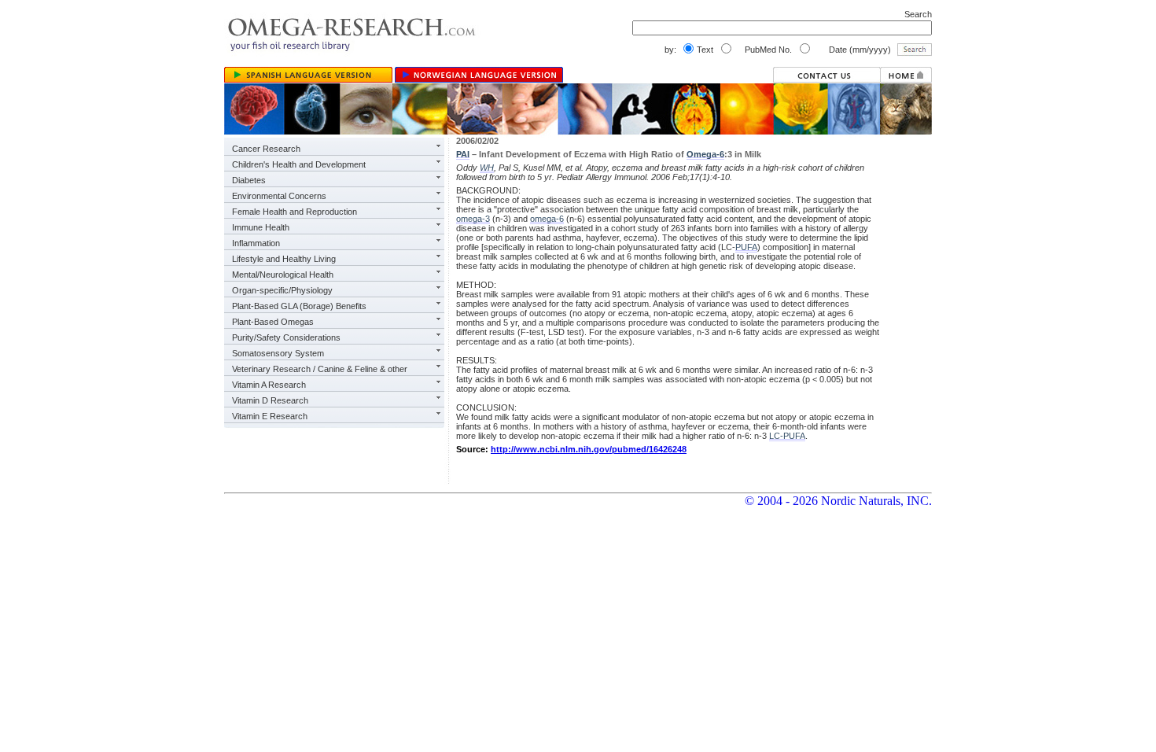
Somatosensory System (278, 353)
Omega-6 (705, 154)
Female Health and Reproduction (294, 211)
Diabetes (249, 180)
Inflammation (256, 243)
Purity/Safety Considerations (286, 337)
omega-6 (547, 218)
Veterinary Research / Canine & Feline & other (319, 369)
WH (487, 167)
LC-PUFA (787, 436)
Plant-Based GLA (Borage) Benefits (299, 306)
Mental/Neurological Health (282, 274)
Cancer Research (266, 148)
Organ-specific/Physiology (282, 290)
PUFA (746, 247)
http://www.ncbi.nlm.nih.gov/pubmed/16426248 (589, 449)
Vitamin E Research (269, 416)
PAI (462, 154)
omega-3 (473, 218)
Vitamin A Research (269, 384)
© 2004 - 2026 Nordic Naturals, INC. (838, 500)
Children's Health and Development (299, 164)
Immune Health (260, 227)
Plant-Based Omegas (273, 321)
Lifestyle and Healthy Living (284, 259)
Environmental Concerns (279, 196)
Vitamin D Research (270, 400)
